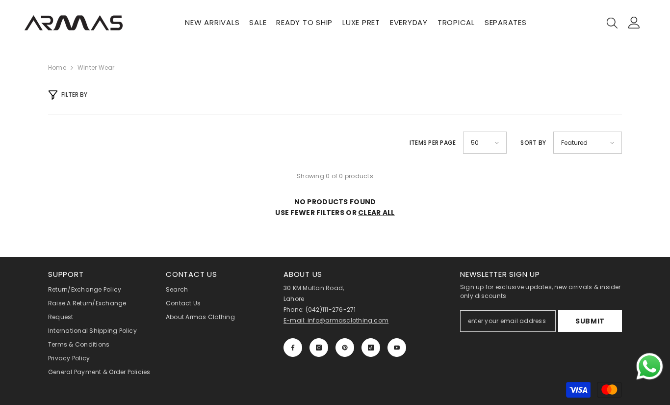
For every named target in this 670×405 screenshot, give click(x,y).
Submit (590, 321)
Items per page (433, 142)
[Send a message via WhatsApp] (649, 366)
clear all (376, 212)
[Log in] (634, 22)
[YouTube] (396, 347)
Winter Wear (96, 67)
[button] (485, 143)
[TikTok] (370, 347)
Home (57, 67)
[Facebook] (292, 347)
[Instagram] (318, 347)
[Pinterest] (344, 347)
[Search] (612, 22)
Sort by (533, 142)
